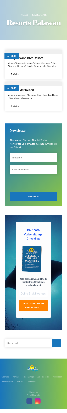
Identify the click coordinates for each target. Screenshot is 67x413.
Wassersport (26, 98)
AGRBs (19, 381)
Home (24, 14)
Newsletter (57, 377)
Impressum (31, 381)
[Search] (56, 343)
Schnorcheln (40, 66)
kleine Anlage (33, 63)
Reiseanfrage (28, 377)
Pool (39, 95)
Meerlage (45, 63)
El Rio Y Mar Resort (21, 90)
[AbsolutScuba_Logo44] (33, 368)
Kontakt (16, 377)
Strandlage (52, 66)
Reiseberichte (7, 381)
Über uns (5, 377)
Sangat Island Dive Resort (25, 58)
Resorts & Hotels (25, 66)
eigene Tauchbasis (17, 63)
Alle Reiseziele (43, 377)
